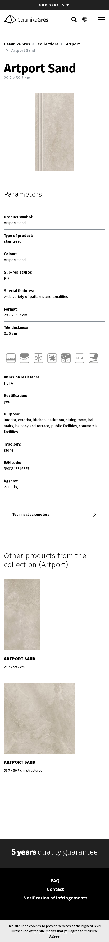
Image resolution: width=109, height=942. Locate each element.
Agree (54, 936)
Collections (48, 44)
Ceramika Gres (17, 44)
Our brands (54, 5)
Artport (73, 44)
